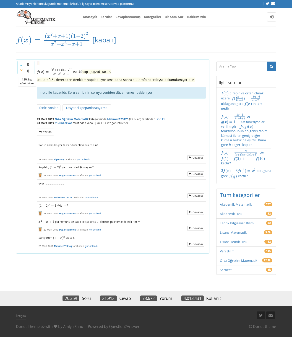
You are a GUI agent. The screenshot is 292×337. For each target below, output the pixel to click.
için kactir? (243, 157)
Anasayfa (90, 17)
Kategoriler (152, 17)
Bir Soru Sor (174, 17)
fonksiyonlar (48, 108)
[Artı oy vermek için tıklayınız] (21, 65)
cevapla (198, 158)
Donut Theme (28, 326)
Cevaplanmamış (128, 17)
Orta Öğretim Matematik (72, 119)
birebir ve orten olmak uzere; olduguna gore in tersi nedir (242, 101)
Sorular (106, 17)
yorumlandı (83, 159)
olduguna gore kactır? (246, 173)
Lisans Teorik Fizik (233, 242)
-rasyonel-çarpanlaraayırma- (87, 108)
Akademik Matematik (236, 204)
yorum (47, 132)
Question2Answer (124, 326)
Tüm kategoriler (240, 195)
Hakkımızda (196, 17)
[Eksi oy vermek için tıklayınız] (21, 70)
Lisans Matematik (233, 232)
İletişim (21, 316)
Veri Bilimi (227, 251)
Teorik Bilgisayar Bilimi (237, 223)
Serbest (226, 270)
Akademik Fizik (231, 214)
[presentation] (53, 39)
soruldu (161, 119)
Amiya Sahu (73, 326)
